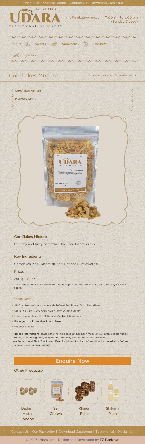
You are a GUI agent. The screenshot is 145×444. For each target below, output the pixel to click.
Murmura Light (25, 98)
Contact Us (78, 3)
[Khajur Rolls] (85, 391)
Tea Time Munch (105, 75)
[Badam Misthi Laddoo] (28, 391)
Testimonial (104, 431)
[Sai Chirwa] (57, 391)
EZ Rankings (109, 440)
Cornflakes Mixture (28, 91)
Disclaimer (125, 431)
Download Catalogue (107, 3)
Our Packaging (54, 3)
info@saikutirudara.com (84, 17)
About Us (32, 3)
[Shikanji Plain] (113, 391)
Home (16, 43)
